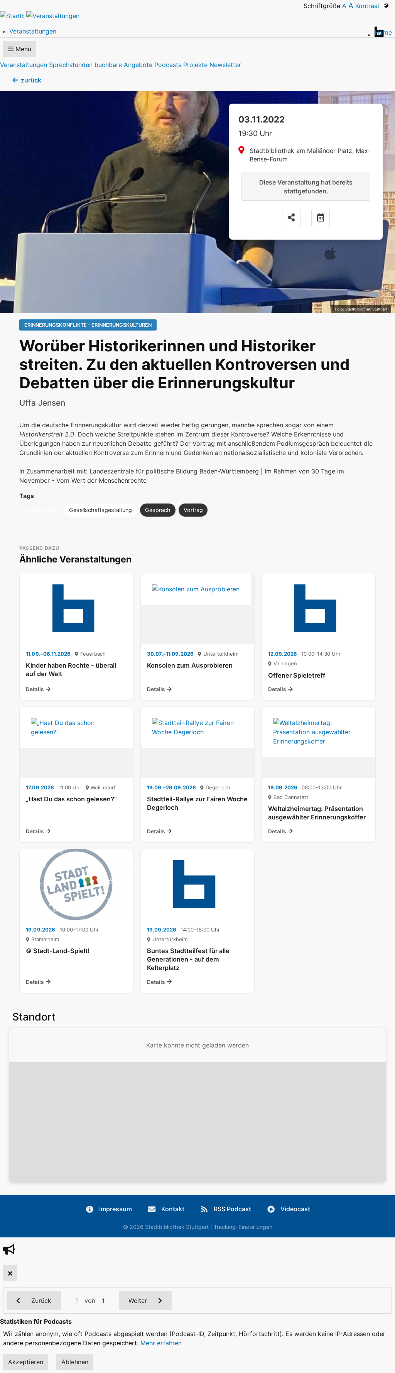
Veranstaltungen (23, 65)
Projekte (195, 65)
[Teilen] (291, 218)
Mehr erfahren (161, 1343)
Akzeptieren (25, 1362)
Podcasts (167, 65)
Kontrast (369, 6)
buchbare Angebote (123, 65)
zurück (31, 80)
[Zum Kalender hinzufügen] (320, 218)
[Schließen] (10, 1273)
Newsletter (225, 65)
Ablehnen (74, 1362)
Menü (22, 49)
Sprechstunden (71, 65)
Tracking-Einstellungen (243, 1227)
